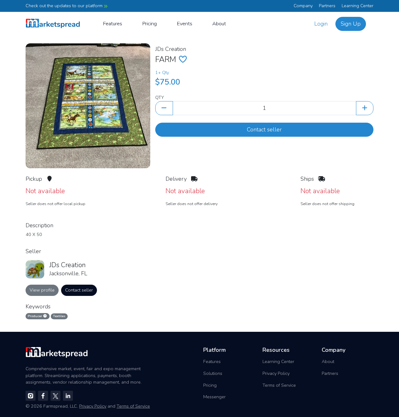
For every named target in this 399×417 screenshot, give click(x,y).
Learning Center (357, 5)
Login (321, 23)
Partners (327, 5)
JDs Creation (170, 49)
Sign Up (351, 23)
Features (112, 23)
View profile (42, 290)
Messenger (214, 397)
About (219, 23)
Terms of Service (279, 385)
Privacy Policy (276, 373)
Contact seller (264, 129)
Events (184, 23)
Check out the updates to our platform (65, 5)
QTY (159, 97)
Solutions (212, 373)
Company (303, 5)
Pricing (149, 23)
